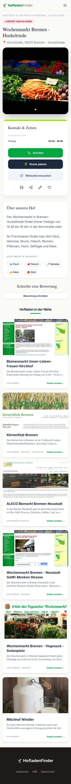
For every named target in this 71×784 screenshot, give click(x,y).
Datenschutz (48, 771)
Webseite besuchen (38, 175)
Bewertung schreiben (35, 295)
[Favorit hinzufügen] (49, 187)
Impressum (22, 771)
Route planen (38, 164)
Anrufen (38, 152)
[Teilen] (31, 187)
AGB (34, 771)
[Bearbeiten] (40, 187)
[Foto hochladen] (22, 187)
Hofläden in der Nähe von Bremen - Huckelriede (33, 15)
